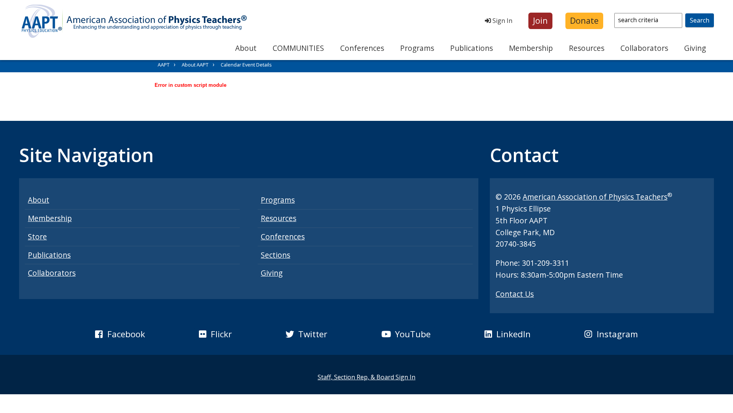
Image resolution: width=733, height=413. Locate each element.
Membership (531, 48)
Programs (417, 48)
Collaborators (644, 48)
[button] (540, 21)
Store (37, 236)
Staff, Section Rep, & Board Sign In (366, 377)
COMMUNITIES (298, 48)
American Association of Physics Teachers (595, 197)
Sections (275, 255)
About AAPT (195, 64)
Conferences (362, 48)
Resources (586, 48)
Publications (471, 48)
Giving (695, 48)
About (246, 48)
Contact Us (515, 294)
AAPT (164, 64)
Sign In (501, 20)
